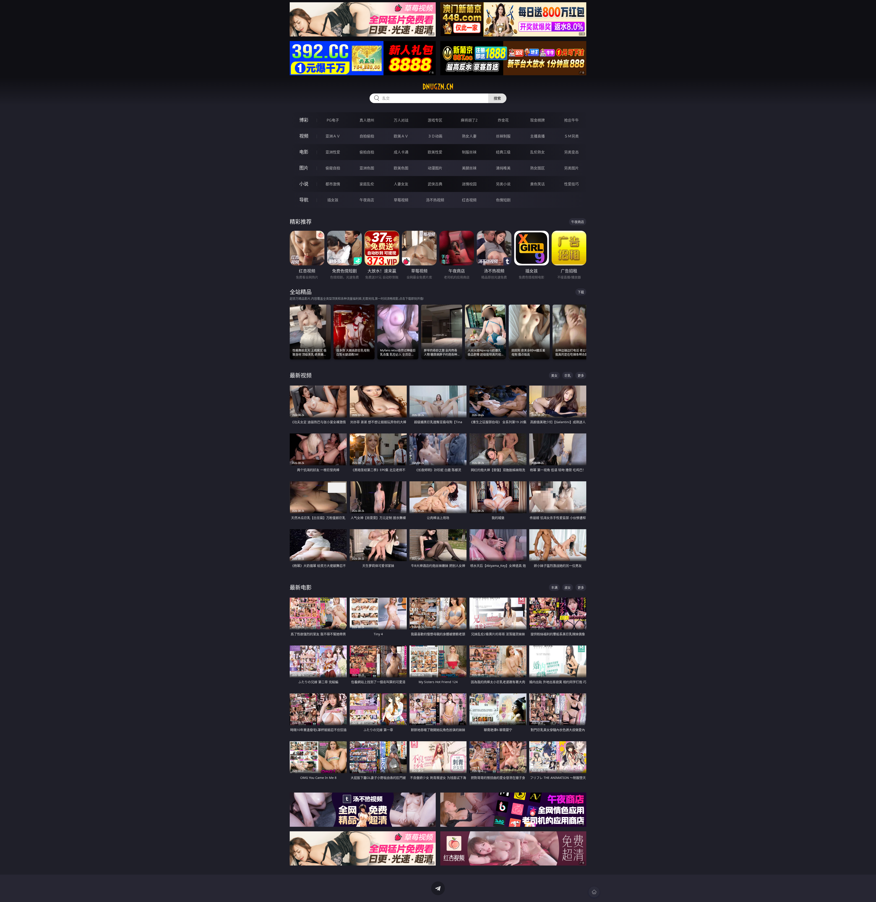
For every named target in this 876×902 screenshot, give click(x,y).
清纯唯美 (503, 168)
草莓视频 (401, 199)
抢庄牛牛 (571, 120)
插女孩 (332, 199)
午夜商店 (367, 199)
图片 (303, 168)
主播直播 (537, 136)
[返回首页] (594, 891)
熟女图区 (537, 168)
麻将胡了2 (469, 120)
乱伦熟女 (537, 152)
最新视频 (301, 375)
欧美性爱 (435, 152)
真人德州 (367, 120)
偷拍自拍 (367, 152)
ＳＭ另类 (571, 136)
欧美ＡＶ (401, 136)
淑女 (567, 587)
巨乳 (567, 375)
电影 (303, 152)
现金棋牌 (537, 120)
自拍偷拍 (367, 136)
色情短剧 (503, 199)
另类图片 (571, 168)
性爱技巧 (571, 184)
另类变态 (571, 152)
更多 (581, 375)
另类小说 (503, 184)
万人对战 (401, 120)
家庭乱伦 (367, 184)
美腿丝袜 (469, 168)
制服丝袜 (469, 152)
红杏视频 (469, 199)
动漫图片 (435, 168)
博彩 (303, 120)
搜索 (497, 98)
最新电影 (301, 587)
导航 (303, 200)
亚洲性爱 (333, 152)
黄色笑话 (537, 184)
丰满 (554, 587)
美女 (554, 375)
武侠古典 (435, 184)
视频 (303, 136)
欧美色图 (401, 168)
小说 (303, 184)
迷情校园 (469, 184)
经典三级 (503, 152)
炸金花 (503, 120)
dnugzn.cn (438, 86)
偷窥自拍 (333, 168)
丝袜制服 (503, 136)
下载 (581, 292)
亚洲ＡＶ (333, 136)
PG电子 (333, 120)
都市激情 (333, 184)
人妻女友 (401, 184)
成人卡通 (401, 152)
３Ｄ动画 (435, 136)
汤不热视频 (435, 199)
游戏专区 (435, 120)
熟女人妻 (469, 136)
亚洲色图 (367, 168)
